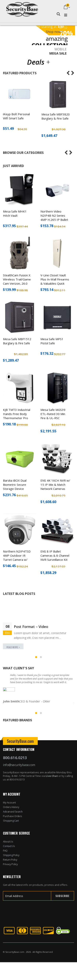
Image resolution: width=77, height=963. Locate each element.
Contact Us (9, 846)
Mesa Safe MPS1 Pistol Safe (51, 341)
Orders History (11, 807)
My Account (9, 802)
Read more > (13, 647)
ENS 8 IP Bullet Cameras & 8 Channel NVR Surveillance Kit (54, 555)
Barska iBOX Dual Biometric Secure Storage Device (14, 484)
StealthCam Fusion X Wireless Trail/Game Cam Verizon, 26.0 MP (17, 281)
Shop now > (54, 32)
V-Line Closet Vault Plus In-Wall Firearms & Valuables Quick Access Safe (54, 281)
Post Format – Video (31, 626)
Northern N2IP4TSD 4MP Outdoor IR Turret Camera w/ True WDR (17, 557)
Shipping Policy (11, 855)
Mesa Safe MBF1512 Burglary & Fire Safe (17, 341)
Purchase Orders (12, 816)
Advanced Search (13, 811)
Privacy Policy (10, 864)
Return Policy (10, 859)
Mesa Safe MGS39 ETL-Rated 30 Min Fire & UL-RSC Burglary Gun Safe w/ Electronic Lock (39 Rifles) (54, 420)
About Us (8, 841)
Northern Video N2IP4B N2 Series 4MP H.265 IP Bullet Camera (54, 217)
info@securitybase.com (19, 765)
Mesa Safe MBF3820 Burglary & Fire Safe (55, 116)
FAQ (5, 850)
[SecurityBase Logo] (22, 7)
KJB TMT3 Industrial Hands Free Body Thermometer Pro (16, 414)
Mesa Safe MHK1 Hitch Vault (15, 213)
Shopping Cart (11, 820)
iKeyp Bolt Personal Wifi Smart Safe (16, 116)
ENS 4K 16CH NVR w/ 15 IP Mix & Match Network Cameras (55, 484)
